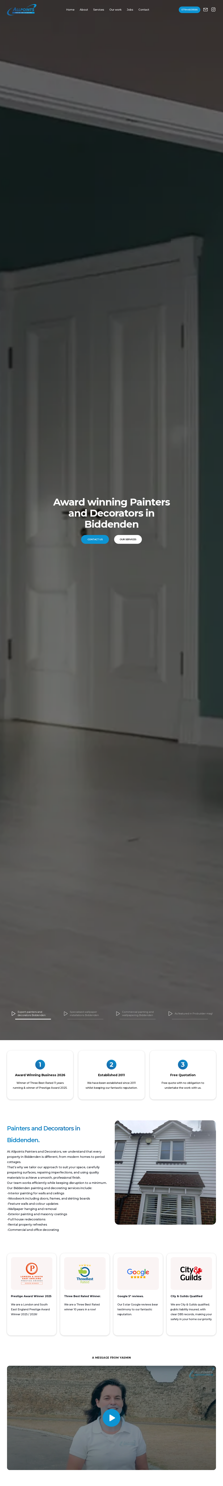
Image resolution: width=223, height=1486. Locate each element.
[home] (21, 9)
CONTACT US (95, 533)
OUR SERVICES (128, 533)
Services (98, 9)
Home (70, 9)
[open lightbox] (111, 1418)
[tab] (33, 1014)
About (84, 9)
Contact (143, 9)
